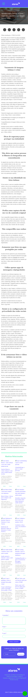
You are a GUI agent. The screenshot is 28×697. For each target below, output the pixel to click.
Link (23, 29)
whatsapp (4, 29)
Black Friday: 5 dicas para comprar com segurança (7, 497)
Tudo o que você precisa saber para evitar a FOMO (20, 586)
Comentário (5, 615)
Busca (24, 3)
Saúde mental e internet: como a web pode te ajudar (7, 558)
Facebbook (4, 684)
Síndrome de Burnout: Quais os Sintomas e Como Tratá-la (6, 529)
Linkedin (14, 684)
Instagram (9, 684)
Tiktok (23, 684)
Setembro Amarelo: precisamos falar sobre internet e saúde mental (20, 500)
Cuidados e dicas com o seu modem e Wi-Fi (20, 526)
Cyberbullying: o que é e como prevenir (20, 469)
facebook (9, 29)
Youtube (18, 684)
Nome (4, 626)
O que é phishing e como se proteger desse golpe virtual (6, 588)
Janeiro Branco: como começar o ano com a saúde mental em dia (7, 472)
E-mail (4, 633)
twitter (14, 29)
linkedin (18, 29)
